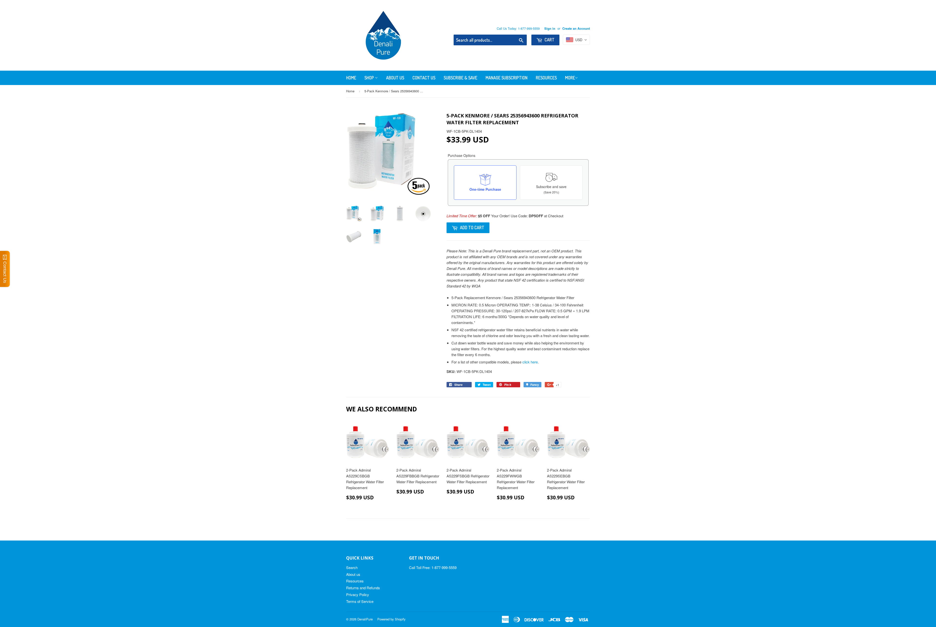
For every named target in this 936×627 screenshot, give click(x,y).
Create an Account (576, 28)
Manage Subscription (506, 77)
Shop (369, 77)
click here (530, 361)
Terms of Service (359, 601)
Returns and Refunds (363, 587)
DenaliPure (365, 619)
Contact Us (423, 77)
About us (353, 574)
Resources (546, 77)
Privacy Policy (357, 594)
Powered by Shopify (391, 619)
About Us (395, 77)
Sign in (549, 28)
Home (351, 77)
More (570, 77)
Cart (549, 39)
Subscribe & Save (460, 77)
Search (352, 567)
